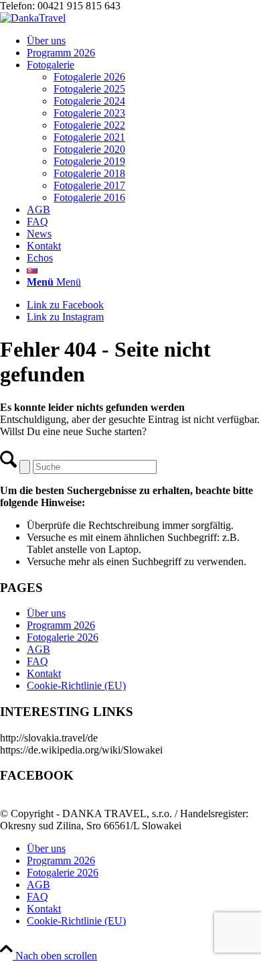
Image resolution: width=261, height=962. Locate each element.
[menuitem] (144, 41)
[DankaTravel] (33, 17)
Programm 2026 (61, 625)
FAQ (37, 661)
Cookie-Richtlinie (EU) (76, 685)
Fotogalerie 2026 (62, 637)
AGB (38, 649)
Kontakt (44, 673)
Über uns (46, 613)
